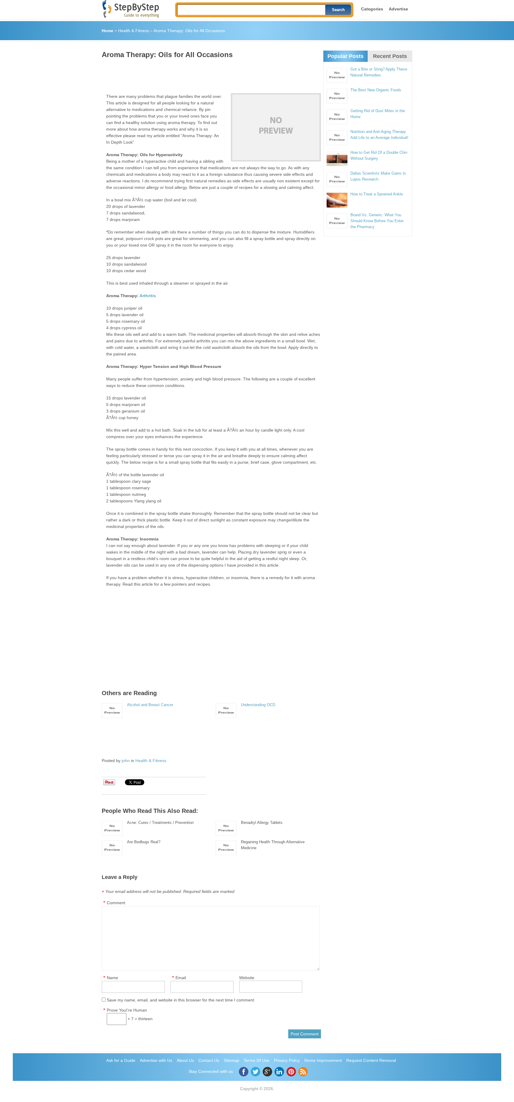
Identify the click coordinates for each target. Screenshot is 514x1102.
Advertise (398, 9)
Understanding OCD (258, 705)
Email (180, 978)
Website (246, 977)
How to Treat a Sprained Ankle (376, 194)
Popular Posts (345, 56)
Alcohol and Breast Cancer (150, 705)
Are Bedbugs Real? (143, 842)
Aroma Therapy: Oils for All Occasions (189, 30)
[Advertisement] (210, 73)
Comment (116, 903)
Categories (372, 9)
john (126, 760)
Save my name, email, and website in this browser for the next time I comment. (181, 1000)
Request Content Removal (371, 1060)
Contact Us (208, 1060)
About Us (185, 1060)
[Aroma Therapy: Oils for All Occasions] (276, 127)
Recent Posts (390, 56)
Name (112, 978)
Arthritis (148, 295)
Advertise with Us (156, 1060)
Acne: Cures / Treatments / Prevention (160, 822)
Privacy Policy (287, 1060)
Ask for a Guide (120, 1060)
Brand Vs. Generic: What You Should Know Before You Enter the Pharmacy (377, 221)
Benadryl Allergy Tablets (262, 822)
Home (107, 30)
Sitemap (231, 1060)
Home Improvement (323, 1060)
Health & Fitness (133, 30)
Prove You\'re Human (127, 1010)
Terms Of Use (256, 1060)
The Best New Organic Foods (375, 90)
